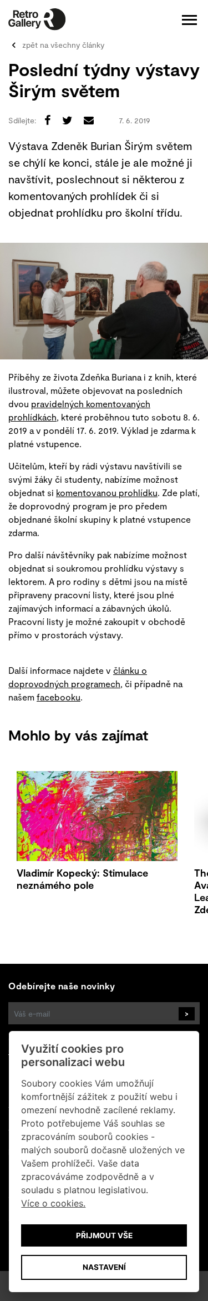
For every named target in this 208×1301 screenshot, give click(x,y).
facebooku (58, 697)
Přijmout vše (104, 1235)
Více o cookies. (53, 1203)
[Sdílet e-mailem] (89, 120)
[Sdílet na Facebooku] (47, 120)
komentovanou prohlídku (107, 492)
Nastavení (104, 1267)
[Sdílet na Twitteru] (67, 120)
